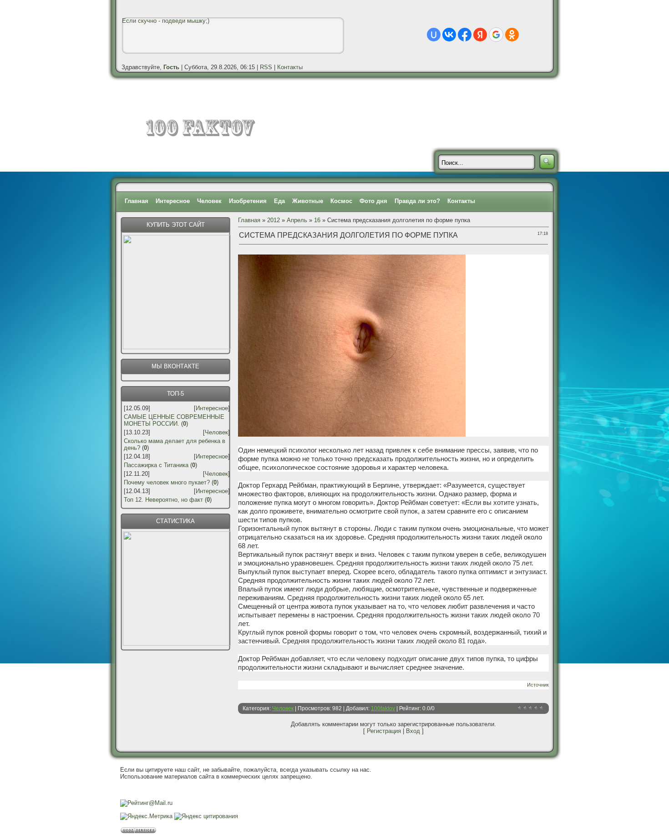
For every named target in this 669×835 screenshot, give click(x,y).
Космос (341, 201)
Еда (279, 201)
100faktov (383, 708)
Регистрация (384, 731)
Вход (413, 731)
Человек (209, 201)
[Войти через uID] (434, 34)
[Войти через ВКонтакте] (449, 34)
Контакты (290, 67)
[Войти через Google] (496, 34)
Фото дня (373, 201)
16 (317, 220)
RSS (266, 67)
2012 (273, 220)
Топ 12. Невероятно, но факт (163, 499)
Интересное (173, 201)
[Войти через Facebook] (464, 34)
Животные (307, 201)
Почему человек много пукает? (167, 482)
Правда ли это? (417, 201)
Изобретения (248, 201)
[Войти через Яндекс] (480, 34)
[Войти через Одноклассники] (512, 34)
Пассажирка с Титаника (156, 465)
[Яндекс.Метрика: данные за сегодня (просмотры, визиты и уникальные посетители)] (146, 816)
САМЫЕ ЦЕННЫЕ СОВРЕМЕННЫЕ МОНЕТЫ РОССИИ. (174, 420)
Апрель (297, 220)
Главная (136, 201)
